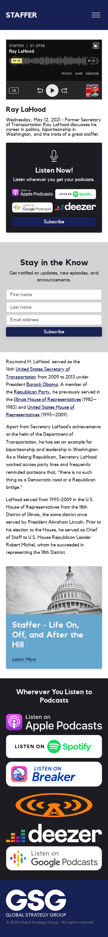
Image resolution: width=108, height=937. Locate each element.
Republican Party (32, 392)
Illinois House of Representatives (47, 399)
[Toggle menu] (96, 15)
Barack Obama (42, 384)
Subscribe (54, 221)
